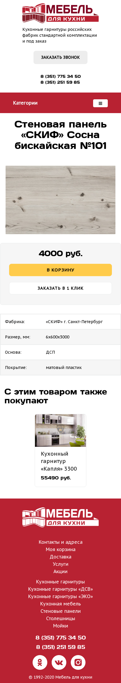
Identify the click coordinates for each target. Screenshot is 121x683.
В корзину (60, 270)
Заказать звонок (60, 57)
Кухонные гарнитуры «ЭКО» (60, 596)
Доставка (60, 557)
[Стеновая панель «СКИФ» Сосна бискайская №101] (60, 200)
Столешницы (60, 618)
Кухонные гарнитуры (60, 582)
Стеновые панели (61, 611)
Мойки (60, 626)
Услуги (60, 564)
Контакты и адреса (61, 542)
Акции (60, 571)
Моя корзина (60, 549)
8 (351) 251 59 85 (60, 82)
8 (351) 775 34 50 (61, 76)
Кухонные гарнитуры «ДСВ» (60, 589)
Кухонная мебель (60, 604)
